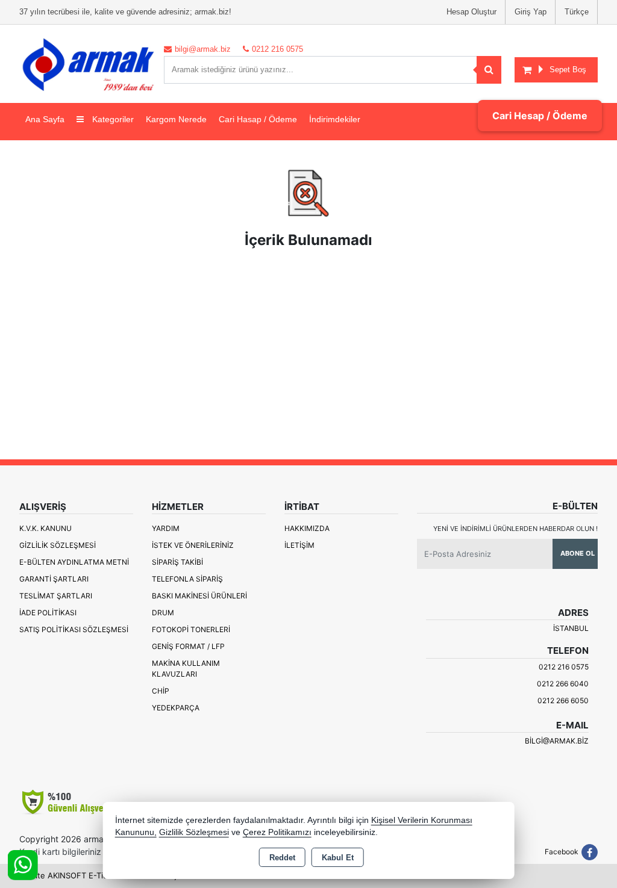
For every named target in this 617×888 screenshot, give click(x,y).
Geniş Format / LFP (188, 646)
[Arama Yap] (489, 70)
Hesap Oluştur (471, 11)
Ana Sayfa (44, 119)
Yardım (166, 528)
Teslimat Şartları (55, 595)
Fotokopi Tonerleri (191, 629)
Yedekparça (175, 707)
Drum (163, 612)
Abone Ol (577, 553)
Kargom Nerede (176, 119)
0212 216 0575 (564, 666)
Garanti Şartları (54, 578)
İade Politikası (48, 612)
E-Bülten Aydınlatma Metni (74, 562)
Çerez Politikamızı (277, 832)
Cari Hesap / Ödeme (539, 116)
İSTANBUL (571, 628)
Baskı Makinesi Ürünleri (199, 595)
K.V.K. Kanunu (45, 528)
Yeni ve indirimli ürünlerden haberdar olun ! (515, 528)
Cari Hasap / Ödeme (258, 119)
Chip (160, 690)
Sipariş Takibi (177, 562)
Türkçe (577, 11)
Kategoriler (112, 119)
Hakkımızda (307, 528)
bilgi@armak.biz (557, 740)
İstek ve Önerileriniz (193, 545)
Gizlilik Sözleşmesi (57, 545)
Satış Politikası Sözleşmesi (73, 629)
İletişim (299, 545)
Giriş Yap (531, 11)
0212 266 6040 (563, 683)
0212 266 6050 (563, 700)
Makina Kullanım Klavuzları (186, 668)
